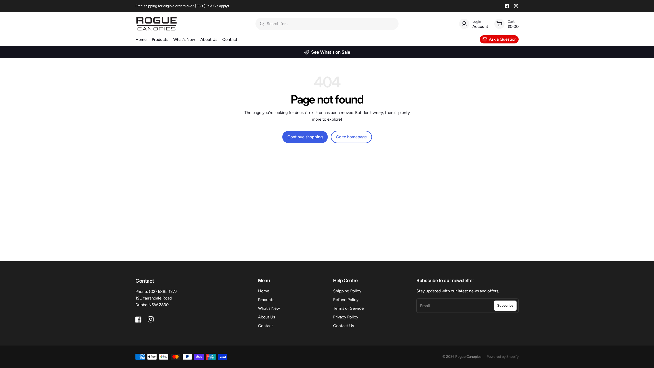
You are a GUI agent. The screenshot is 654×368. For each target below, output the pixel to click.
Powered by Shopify (503, 356)
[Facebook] (506, 6)
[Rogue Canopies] (156, 23)
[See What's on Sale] (327, 52)
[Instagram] (516, 6)
